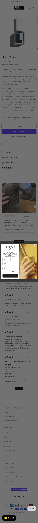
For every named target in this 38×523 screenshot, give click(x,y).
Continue (10, 276)
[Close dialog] (35, 245)
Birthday (4, 266)
